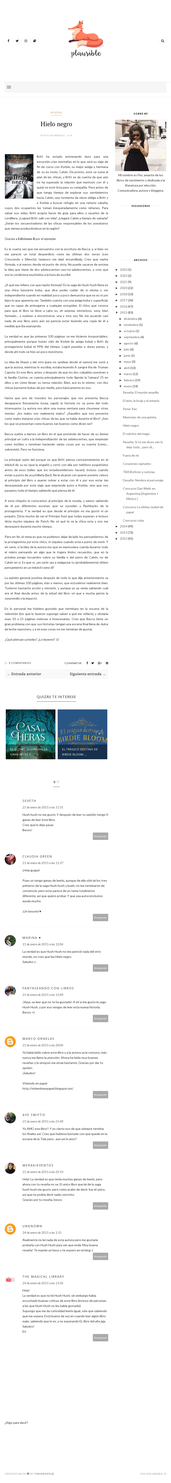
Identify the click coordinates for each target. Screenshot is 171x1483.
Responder (100, 836)
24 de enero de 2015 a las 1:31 (41, 1232)
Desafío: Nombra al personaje (143, 480)
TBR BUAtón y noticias (139, 472)
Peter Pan (130, 409)
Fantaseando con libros (48, 988)
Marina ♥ (31, 938)
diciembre (130, 319)
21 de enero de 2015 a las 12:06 (42, 944)
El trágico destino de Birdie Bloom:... (80, 751)
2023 (123, 269)
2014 (123, 526)
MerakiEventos (38, 1165)
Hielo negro (131, 425)
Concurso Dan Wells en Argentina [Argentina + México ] (141, 494)
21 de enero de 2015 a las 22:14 (42, 1172)
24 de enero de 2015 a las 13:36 (42, 1283)
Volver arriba (151, 1473)
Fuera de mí (131, 455)
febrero (129, 380)
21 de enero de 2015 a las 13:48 (42, 994)
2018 (123, 294)
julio (126, 349)
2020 (123, 288)
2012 (123, 538)
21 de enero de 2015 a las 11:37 (42, 863)
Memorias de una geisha (139, 417)
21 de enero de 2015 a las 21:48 (42, 1121)
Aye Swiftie (33, 1115)
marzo (128, 374)
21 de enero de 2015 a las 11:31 (42, 807)
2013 (123, 532)
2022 (123, 275)
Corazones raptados (137, 464)
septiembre (132, 337)
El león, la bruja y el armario (141, 401)
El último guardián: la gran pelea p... (29, 751)
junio (127, 355)
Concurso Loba (133, 520)
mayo (127, 361)
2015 (123, 312)
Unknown (32, 1226)
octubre (129, 331)
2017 (123, 300)
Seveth (29, 801)
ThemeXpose (44, 1473)
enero (128, 386)
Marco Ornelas (38, 1038)
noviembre (131, 325)
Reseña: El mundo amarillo (141, 392)
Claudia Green (37, 856)
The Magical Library (43, 1276)
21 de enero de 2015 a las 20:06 (42, 1045)
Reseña (56, 112)
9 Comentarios (20, 663)
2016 (123, 306)
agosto (129, 343)
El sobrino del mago (136, 434)
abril (127, 368)
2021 (123, 282)
